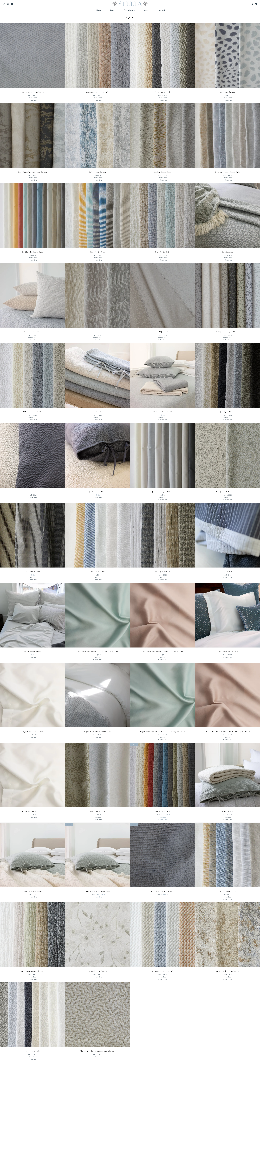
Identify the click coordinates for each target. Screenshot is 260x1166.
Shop (112, 10)
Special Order (129, 10)
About (146, 10)
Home (98, 10)
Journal (162, 10)
